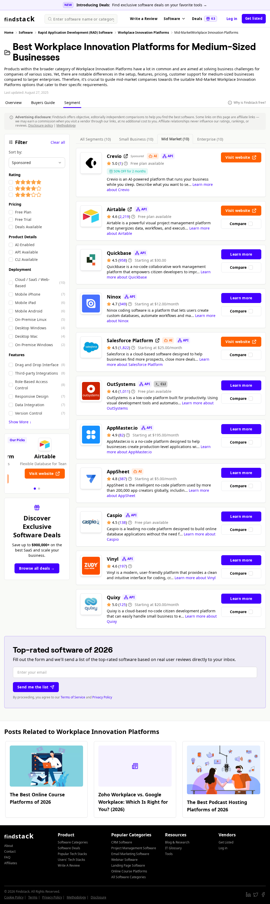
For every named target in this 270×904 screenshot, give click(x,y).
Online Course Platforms (129, 871)
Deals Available (28, 226)
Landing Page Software (128, 865)
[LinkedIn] (248, 894)
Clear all (58, 142)
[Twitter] (255, 894)
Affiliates (10, 863)
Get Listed (226, 842)
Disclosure (98, 897)
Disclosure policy (40, 125)
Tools (169, 854)
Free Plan (23, 212)
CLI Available (26, 259)
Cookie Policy (13, 897)
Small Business (136, 139)
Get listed (253, 18)
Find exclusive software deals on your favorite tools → (159, 4)
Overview (14, 102)
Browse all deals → (37, 568)
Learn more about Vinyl (195, 577)
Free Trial (23, 219)
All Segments (95, 139)
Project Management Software (133, 848)
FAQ (7, 857)
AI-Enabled (25, 244)
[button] (35, 489)
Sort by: (15, 152)
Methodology (66, 125)
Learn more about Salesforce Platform (158, 362)
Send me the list (33, 686)
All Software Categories (128, 877)
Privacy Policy (102, 697)
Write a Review (143, 18)
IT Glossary (173, 848)
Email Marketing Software (130, 854)
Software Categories (73, 842)
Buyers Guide (43, 102)
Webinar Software (124, 859)
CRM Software (121, 842)
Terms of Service (73, 697)
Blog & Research (177, 842)
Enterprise (210, 139)
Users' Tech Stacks (71, 859)
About (8, 845)
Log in (232, 18)
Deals (203, 18)
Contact (10, 851)
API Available (26, 252)
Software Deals (69, 848)
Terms (32, 897)
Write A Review (69, 865)
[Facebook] (263, 894)
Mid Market (175, 138)
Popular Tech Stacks (72, 854)
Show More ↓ (20, 421)
